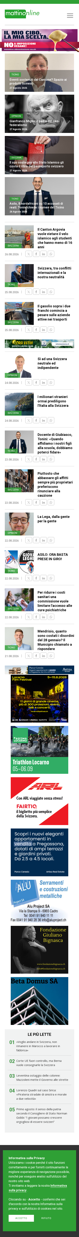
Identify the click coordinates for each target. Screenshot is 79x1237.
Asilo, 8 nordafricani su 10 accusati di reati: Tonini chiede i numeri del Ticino (37, 205)
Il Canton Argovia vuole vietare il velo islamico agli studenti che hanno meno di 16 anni (55, 238)
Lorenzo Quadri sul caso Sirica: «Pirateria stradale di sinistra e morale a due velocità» (41, 1094)
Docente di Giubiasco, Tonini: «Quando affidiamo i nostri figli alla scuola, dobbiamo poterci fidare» (55, 443)
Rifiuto (46, 1218)
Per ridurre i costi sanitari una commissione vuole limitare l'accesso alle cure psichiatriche (55, 601)
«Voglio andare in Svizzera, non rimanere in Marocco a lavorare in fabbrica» (38, 1046)
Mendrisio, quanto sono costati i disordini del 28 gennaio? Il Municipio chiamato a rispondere (56, 640)
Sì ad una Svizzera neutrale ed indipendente (52, 363)
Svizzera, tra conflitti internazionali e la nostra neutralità (54, 272)
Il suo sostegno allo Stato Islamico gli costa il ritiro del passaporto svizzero (37, 164)
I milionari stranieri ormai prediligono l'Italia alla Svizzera (53, 401)
